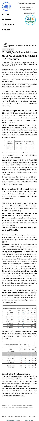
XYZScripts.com (29, 420)
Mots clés (6, 19)
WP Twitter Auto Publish (12, 420)
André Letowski (26, 3)
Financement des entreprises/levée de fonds (20, 407)
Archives (6, 29)
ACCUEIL (6, 14)
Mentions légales (31, 416)
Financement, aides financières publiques (20, 405)
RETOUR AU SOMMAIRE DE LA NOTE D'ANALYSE (19, 45)
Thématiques (8, 24)
